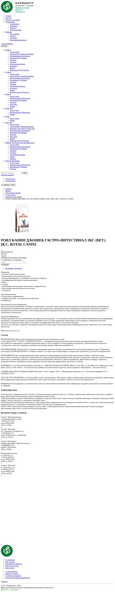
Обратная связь (16, 30)
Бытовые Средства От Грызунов (22, 129)
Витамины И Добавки (18, 58)
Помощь (8, 32)
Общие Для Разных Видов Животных (19, 143)
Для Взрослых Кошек (13, 197)
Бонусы (8, 18)
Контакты (13, 26)
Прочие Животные (12, 161)
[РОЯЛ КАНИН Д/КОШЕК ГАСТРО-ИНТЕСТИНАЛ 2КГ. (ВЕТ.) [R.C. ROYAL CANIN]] (22, 235)
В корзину (5, 264)
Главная (8, 189)
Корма (12, 68)
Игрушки (13, 66)
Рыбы (7, 116)
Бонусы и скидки (12, 566)
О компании (10, 22)
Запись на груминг (12, 20)
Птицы (8, 94)
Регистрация (10, 179)
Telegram (4, 581)
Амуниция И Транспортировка (22, 54)
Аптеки (8, 16)
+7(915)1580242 (7, 44)
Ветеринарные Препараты (20, 56)
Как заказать (14, 34)
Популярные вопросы (18, 40)
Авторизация (10, 181)
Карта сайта (9, 568)
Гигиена (13, 60)
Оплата (12, 36)
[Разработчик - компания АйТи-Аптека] (9, 590)
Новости (13, 28)
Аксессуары (14, 52)
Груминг (13, 62)
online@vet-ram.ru (12, 574)
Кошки (8, 50)
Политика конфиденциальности (17, 578)
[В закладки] (2, 250)
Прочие (13, 159)
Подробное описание (13, 268)
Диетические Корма (17, 64)
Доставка (13, 38)
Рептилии (9, 108)
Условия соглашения (13, 576)
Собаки (8, 72)
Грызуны (8, 122)
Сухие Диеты (10, 195)
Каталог (4, 46)
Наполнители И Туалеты (19, 70)
